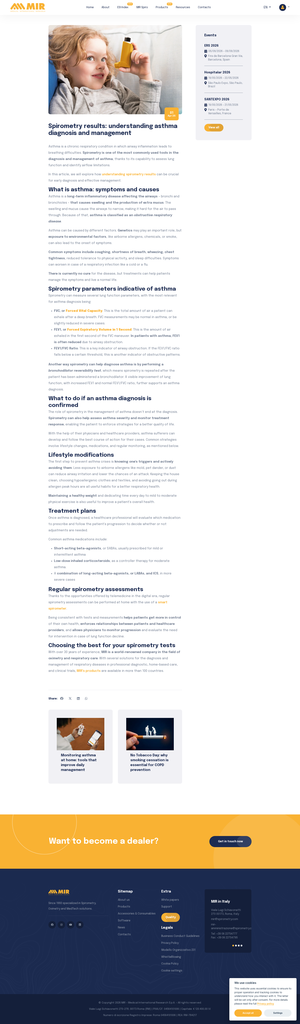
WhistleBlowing (171, 956)
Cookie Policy (169, 963)
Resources (183, 7)
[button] (284, 7)
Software (124, 920)
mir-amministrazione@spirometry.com (228, 926)
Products (162, 7)
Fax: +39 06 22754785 (224, 937)
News (121, 927)
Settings (277, 1012)
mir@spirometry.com (224, 919)
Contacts (204, 7)
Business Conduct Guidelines (180, 936)
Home (90, 7)
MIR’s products (89, 671)
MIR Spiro (142, 7)
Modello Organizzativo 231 (178, 950)
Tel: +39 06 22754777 (224, 933)
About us (124, 899)
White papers (170, 899)
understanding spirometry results (129, 174)
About (106, 7)
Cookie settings (171, 970)
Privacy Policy (170, 943)
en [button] (266, 7)
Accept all (248, 1012)
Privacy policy (265, 1003)
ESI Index (122, 7)
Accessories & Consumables (137, 913)
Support (166, 906)
